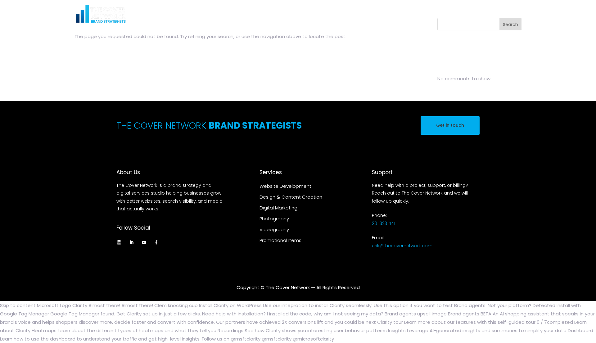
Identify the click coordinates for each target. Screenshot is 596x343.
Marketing (353, 14)
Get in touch (450, 125)
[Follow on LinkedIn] (131, 242)
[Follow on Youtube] (144, 242)
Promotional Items (280, 240)
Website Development (285, 186)
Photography (395, 14)
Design (319, 14)
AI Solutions (261, 14)
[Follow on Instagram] (119, 242)
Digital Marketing (278, 207)
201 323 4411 (384, 223)
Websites (293, 14)
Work (462, 14)
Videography (433, 14)
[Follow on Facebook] (156, 242)
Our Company (498, 14)
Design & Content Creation (291, 197)
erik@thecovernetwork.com (402, 246)
